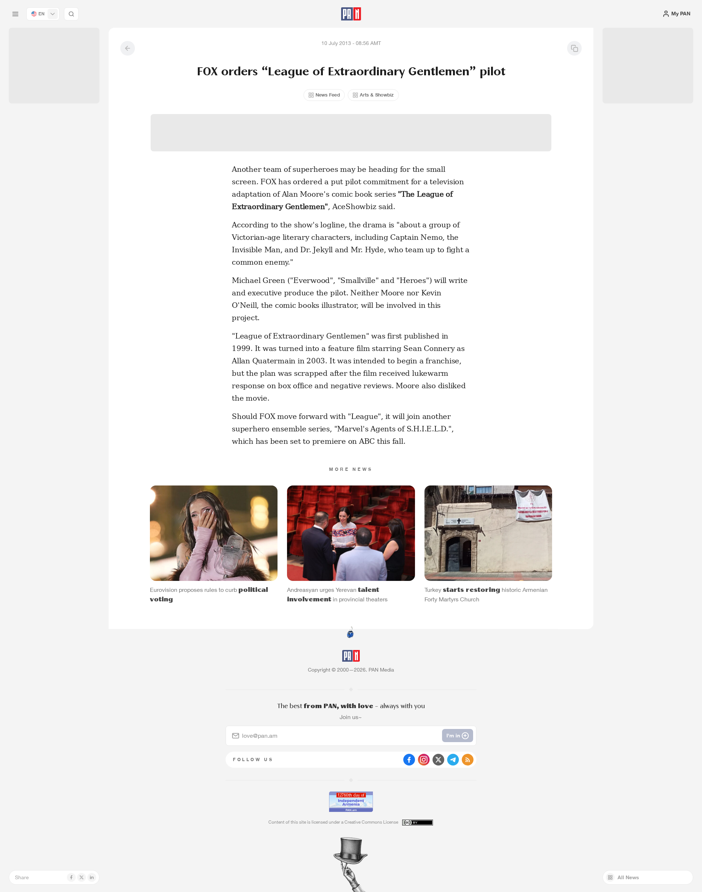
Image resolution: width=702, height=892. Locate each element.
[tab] (441, 239)
